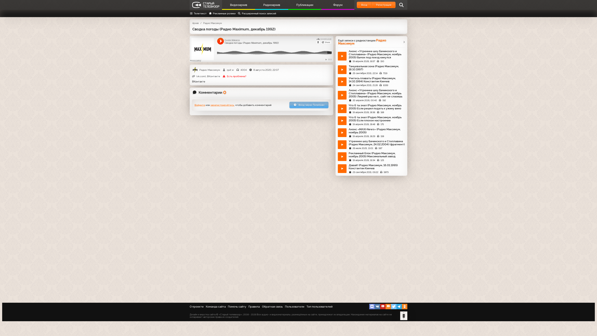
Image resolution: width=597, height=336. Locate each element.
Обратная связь (272, 306)
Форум (337, 5)
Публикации (304, 5)
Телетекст (200, 13)
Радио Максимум (212, 23)
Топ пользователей (319, 306)
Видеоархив (238, 5)
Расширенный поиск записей (259, 13)
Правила (254, 306)
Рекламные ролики (224, 13)
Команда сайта (216, 306)
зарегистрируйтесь (222, 105)
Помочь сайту (237, 306)
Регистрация (383, 4)
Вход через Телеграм (311, 104)
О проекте (197, 306)
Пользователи (294, 306)
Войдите (199, 105)
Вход (364, 4)
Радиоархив (271, 5)
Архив (195, 23)
